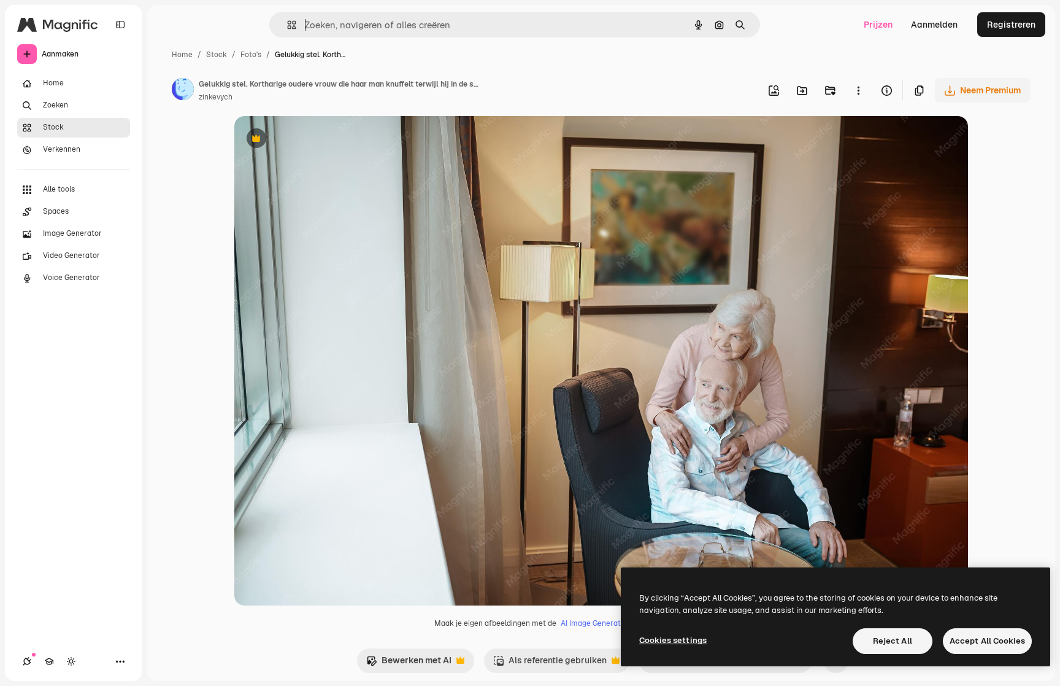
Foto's (250, 55)
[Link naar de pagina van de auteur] (183, 91)
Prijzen (878, 24)
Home (182, 55)
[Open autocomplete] (287, 24)
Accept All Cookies (987, 641)
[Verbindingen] (27, 661)
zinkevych (215, 97)
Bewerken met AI (408, 663)
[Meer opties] (858, 90)
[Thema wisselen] (71, 661)
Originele (315, 140)
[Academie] (49, 661)
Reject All (892, 641)
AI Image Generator (594, 623)
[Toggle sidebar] (120, 24)
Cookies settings (673, 640)
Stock (216, 55)
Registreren (1011, 24)
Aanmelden (934, 24)
